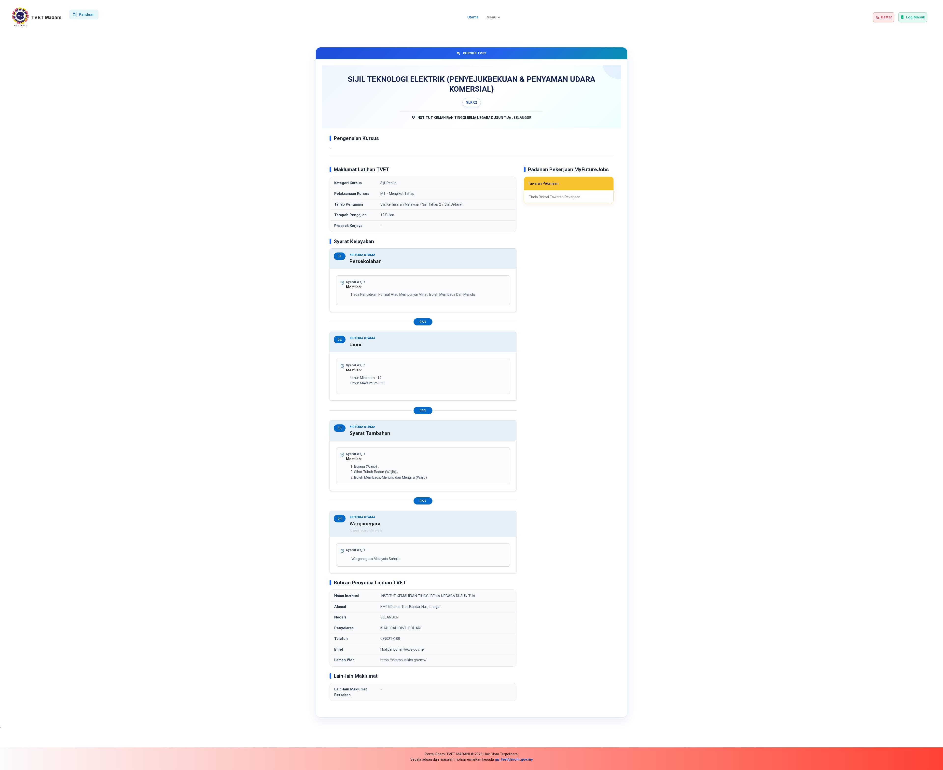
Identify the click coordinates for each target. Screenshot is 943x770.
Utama (473, 17)
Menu (491, 17)
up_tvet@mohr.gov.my (514, 759)
